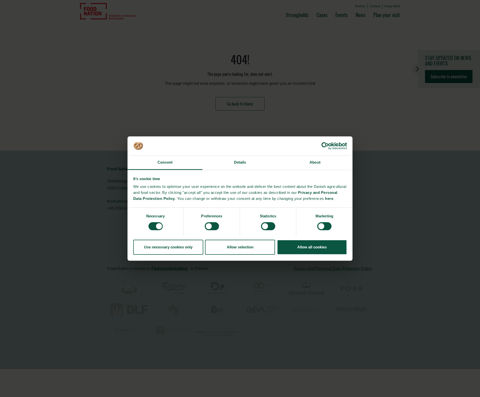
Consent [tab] (165, 162)
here (329, 199)
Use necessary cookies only (168, 247)
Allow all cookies (312, 247)
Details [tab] (240, 162)
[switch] (212, 226)
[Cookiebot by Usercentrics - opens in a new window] (325, 146)
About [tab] (315, 162)
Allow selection (240, 247)
